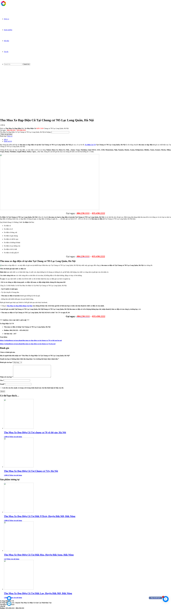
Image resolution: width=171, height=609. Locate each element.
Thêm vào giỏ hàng (6, 134)
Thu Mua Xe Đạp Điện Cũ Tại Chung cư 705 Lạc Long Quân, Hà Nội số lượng (25, 132)
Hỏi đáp (6, 41)
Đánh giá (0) (8, 141)
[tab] (87, 139)
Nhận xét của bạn (6, 377)
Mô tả (6, 139)
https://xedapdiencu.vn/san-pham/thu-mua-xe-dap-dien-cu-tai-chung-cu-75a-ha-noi (27, 344)
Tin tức (6, 51)
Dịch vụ (6, 19)
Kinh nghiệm (8, 30)
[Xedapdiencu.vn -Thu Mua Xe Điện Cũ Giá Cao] (3, 6)
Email (2, 384)
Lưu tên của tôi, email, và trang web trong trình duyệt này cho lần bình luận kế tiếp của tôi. (33, 388)
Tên (2, 380)
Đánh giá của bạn (6, 362)
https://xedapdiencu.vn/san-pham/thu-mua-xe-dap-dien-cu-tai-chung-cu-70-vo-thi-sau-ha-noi (31, 340)
